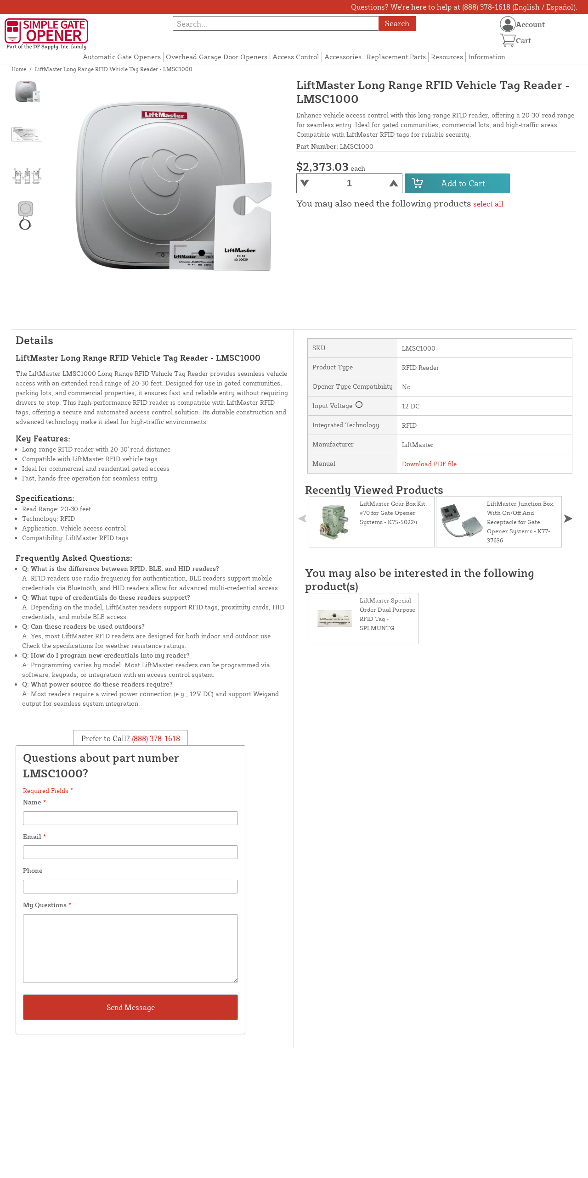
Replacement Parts (396, 56)
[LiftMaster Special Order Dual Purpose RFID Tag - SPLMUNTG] (334, 619)
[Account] (508, 24)
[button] (568, 518)
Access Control (295, 56)
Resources (447, 56)
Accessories (343, 56)
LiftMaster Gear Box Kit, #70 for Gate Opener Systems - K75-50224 (393, 512)
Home (18, 69)
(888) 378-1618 (155, 738)
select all (488, 203)
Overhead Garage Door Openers (216, 56)
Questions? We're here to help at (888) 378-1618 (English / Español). (464, 6)
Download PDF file (429, 464)
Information (486, 56)
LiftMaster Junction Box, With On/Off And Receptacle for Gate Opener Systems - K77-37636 (520, 522)
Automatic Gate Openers (122, 56)
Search (397, 23)
